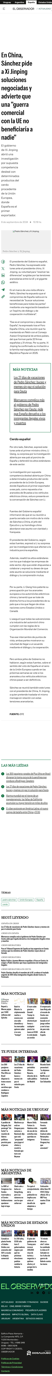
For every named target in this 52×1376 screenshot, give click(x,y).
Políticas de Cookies (10, 1358)
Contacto (5, 1371)
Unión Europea (26, 900)
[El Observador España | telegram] (43, 1292)
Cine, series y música (20, 1306)
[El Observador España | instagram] (38, 1287)
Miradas (5, 1314)
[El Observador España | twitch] (49, 1292)
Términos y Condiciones (12, 1367)
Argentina (19, 2)
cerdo (5, 904)
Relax (4, 1306)
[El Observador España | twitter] (29, 1287)
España (40, 900)
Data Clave (37, 1314)
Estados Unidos (34, 1318)
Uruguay (7, 2)
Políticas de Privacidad (11, 1362)
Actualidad (44, 9)
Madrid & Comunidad (12, 1310)
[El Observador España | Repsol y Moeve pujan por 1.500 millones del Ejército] (6, 1003)
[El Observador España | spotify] (37, 1292)
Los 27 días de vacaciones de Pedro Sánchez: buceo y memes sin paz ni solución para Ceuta (25, 928)
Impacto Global (20, 1314)
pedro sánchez (9, 900)
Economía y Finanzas (27, 1302)
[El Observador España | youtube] (44, 1287)
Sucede (44, 1302)
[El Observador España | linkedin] (31, 1292)
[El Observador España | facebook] (33, 1287)
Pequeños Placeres (36, 1310)
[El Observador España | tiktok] (49, 1287)
